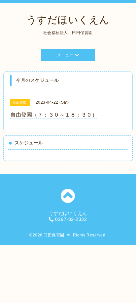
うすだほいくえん (68, 19)
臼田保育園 (54, 235)
